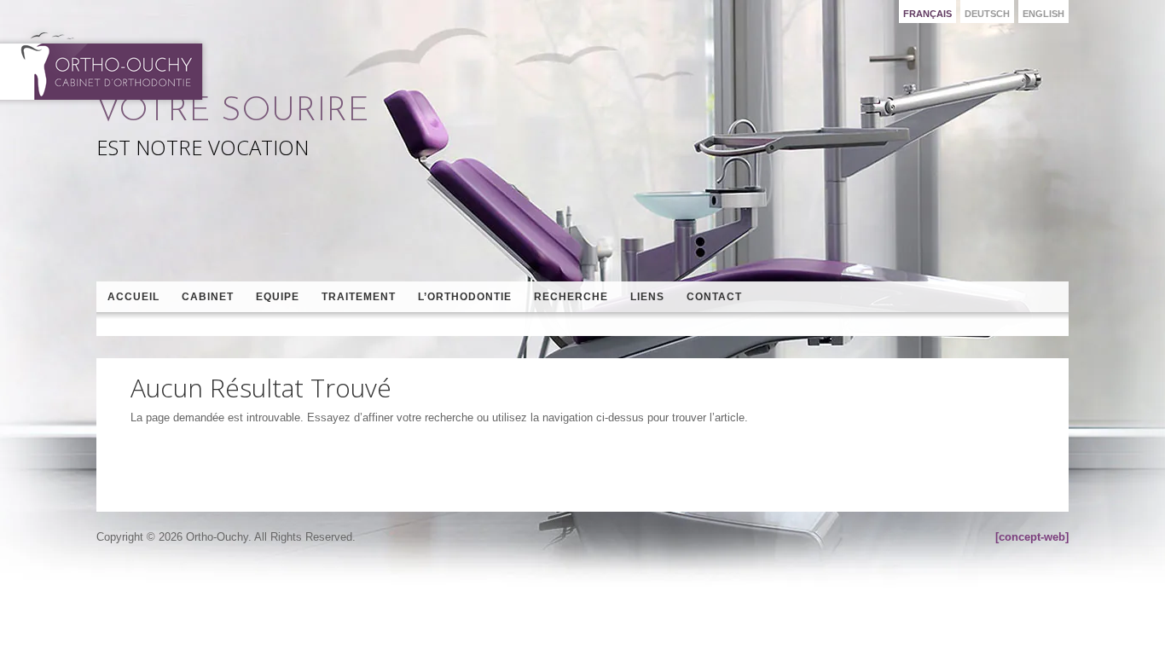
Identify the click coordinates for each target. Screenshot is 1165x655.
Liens (647, 297)
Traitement (359, 297)
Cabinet (208, 297)
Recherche (571, 297)
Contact (714, 297)
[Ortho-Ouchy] (104, 66)
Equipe (277, 297)
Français (927, 14)
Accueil (133, 297)
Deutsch (987, 14)
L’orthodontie (465, 297)
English (1043, 14)
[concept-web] (1032, 536)
